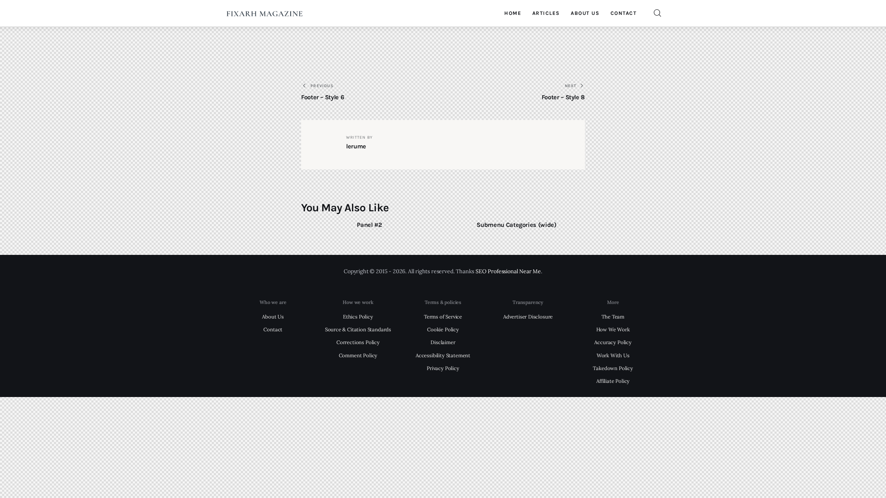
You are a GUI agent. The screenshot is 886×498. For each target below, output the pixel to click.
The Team (613, 316)
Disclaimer (443, 342)
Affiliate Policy (613, 381)
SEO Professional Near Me (508, 271)
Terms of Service (443, 316)
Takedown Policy (613, 368)
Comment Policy (358, 355)
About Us (273, 316)
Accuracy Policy (612, 342)
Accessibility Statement (443, 355)
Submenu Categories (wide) (516, 225)
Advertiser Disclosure (528, 316)
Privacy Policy (443, 368)
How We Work (613, 329)
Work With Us (613, 355)
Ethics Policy (358, 316)
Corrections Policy (358, 342)
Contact (272, 329)
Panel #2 (369, 225)
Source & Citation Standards (358, 329)
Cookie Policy (443, 329)
